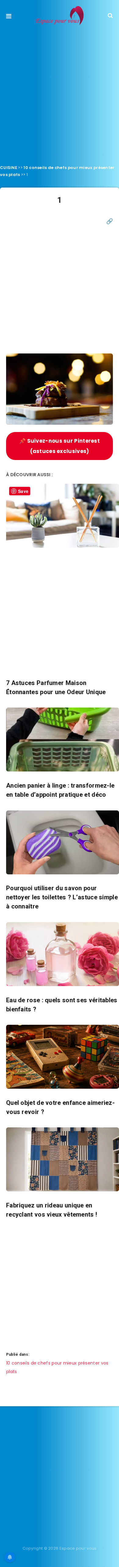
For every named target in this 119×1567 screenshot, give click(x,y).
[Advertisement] (59, 93)
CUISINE (8, 167)
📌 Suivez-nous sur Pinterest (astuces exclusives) (59, 446)
